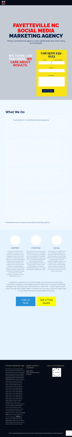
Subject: (51, 67)
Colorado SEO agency (20, 379)
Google (15, 384)
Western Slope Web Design (16, 424)
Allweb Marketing (17, 368)
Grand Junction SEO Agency (12, 407)
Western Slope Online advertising (13, 422)
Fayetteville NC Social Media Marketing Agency (31, 120)
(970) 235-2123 (54, 54)
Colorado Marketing (19, 375)
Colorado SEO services (13, 382)
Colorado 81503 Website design (12, 374)
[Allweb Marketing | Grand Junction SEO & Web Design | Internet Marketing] (3, 2)
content (20, 382)
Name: (45, 60)
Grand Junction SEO (16, 405)
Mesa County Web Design (14, 414)
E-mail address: (58, 60)
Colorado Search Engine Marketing (15, 377)
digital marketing (9, 384)
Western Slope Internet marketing (16, 420)
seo (18, 416)
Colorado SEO (10, 379)
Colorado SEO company (11, 381)
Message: (51, 75)
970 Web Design (9, 368)
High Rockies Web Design (15, 412)
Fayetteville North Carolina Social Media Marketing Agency (28, 222)
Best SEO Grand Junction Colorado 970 (16, 372)
